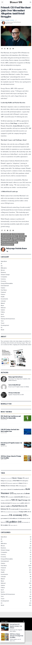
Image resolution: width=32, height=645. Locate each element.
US (1, 327)
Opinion (3, 310)
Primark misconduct (8, 240)
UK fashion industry (7, 244)
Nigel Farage (24, 500)
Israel (10, 489)
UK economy (18, 515)
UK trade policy (26, 522)
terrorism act (14, 511)
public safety (25, 503)
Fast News (7, 20)
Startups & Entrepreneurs (8, 318)
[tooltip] (2, 48)
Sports (3, 316)
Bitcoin (3, 270)
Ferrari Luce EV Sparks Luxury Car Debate (18, 386)
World (2, 329)
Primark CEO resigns (18, 238)
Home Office (16, 486)
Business (3, 20)
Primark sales (20, 240)
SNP (3, 512)
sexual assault (15, 509)
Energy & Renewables (7, 283)
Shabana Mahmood (25, 509)
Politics (3, 312)
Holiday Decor (6, 486)
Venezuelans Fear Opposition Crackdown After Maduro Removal (19, 379)
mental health (19, 497)
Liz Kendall (11, 497)
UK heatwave (24, 518)
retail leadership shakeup (9, 242)
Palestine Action (16, 503)
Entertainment (5, 285)
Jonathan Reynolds (19, 489)
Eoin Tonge (23, 236)
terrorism (8, 511)
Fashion (3, 288)
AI (1, 263)
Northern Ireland (6, 503)
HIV (26, 483)
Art (2, 265)
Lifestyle (3, 301)
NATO (8, 500)
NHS (14, 500)
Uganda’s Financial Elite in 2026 (16, 394)
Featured (3, 292)
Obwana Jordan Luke (14, 393)
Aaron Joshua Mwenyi (14, 385)
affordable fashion (18, 234)
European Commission (13, 483)
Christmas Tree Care (6, 478)
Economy (3, 281)
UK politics (14, 521)
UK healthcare (14, 518)
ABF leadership (6, 234)
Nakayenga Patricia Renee (14, 22)
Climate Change (5, 274)
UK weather (5, 525)
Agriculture (4, 261)
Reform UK (5, 509)
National (12, 20)
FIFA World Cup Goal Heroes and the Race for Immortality (11, 417)
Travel (2, 323)
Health (2, 296)
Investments (4, 299)
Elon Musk (17, 481)
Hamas (21, 483)
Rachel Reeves (19, 506)
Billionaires (4, 268)
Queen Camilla (6, 506)
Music (2, 305)
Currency (3, 279)
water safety (14, 525)
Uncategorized (5, 325)
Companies (4, 276)
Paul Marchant (6, 238)
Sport (2, 314)
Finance (3, 294)
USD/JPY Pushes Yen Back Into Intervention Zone (10, 430)
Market (3, 303)
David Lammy (9, 480)
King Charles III (19, 493)
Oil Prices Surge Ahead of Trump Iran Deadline (11, 457)
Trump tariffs (24, 512)
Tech (2, 321)
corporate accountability (10, 236)
